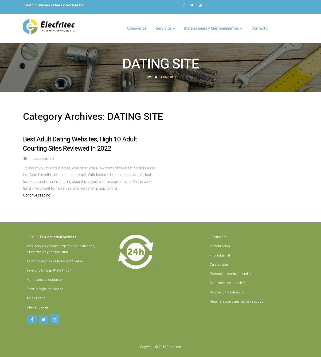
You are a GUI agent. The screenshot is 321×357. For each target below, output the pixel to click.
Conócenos (136, 28)
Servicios (164, 28)
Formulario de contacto (44, 279)
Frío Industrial (220, 255)
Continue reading (90, 195)
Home (149, 77)
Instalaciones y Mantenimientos (212, 28)
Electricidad (218, 237)
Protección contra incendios (231, 273)
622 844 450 (76, 261)
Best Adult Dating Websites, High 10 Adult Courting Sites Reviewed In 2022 (80, 144)
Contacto (259, 28)
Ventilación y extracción (228, 292)
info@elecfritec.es (49, 289)
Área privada (36, 298)
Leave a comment (43, 159)
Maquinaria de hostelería (228, 283)
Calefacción (219, 264)
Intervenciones (38, 307)
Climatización (220, 246)
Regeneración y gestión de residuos (236, 301)
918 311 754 (62, 270)
